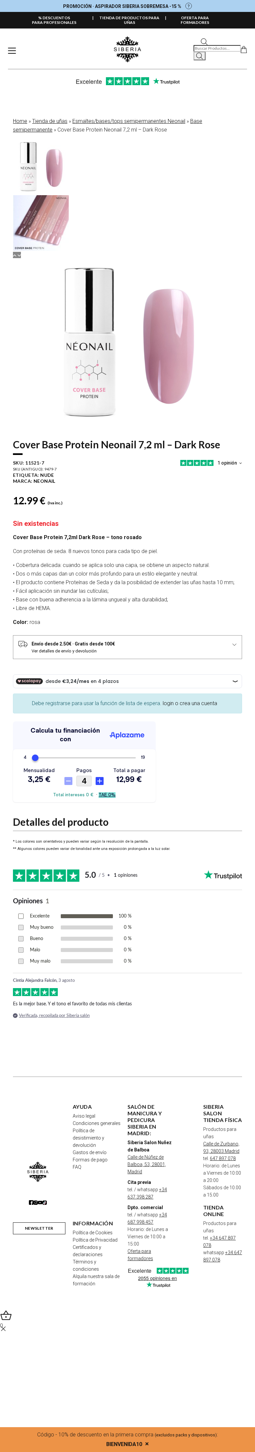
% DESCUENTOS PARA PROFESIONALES (54, 20)
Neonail (44, 481)
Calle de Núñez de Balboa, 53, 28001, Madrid (147, 1164)
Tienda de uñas (49, 121)
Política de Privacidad (95, 1240)
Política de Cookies (93, 1232)
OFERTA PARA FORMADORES (195, 20)
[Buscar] (200, 56)
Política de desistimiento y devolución (88, 1138)
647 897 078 (223, 1158)
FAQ (77, 1167)
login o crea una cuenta (190, 703)
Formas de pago (90, 1159)
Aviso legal (84, 1116)
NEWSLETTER (39, 1228)
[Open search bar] (204, 41)
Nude (47, 475)
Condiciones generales (97, 1123)
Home (20, 121)
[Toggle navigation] (12, 50)
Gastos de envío (90, 1152)
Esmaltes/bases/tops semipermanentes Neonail (128, 121)
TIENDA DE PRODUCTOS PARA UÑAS (129, 20)
